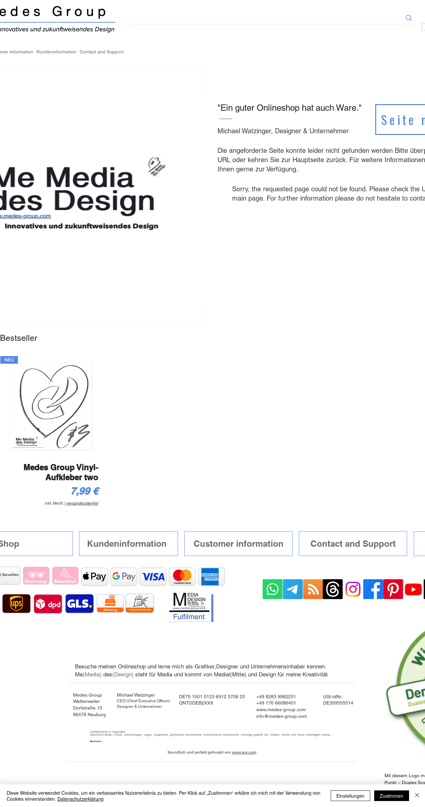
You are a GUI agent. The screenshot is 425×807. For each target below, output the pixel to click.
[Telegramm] (293, 589)
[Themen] (333, 589)
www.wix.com (244, 752)
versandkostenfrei (82, 503)
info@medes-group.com (281, 716)
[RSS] (313, 589)
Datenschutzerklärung (80, 798)
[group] (212, 433)
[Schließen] (417, 796)
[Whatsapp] (273, 589)
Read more (96, 741)
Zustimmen (391, 795)
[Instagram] (353, 589)
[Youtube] (413, 589)
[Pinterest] (393, 589)
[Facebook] (373, 589)
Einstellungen (350, 795)
